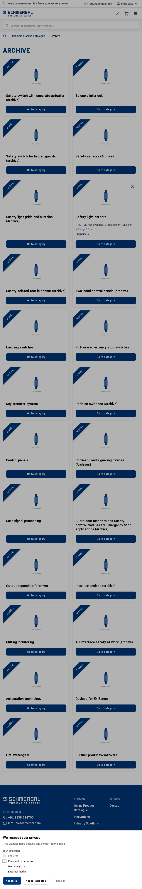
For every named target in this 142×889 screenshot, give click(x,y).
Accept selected (36, 881)
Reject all (59, 881)
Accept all (12, 881)
